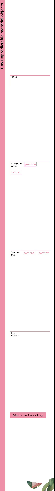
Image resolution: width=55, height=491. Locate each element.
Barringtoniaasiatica (16, 164)
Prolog (14, 77)
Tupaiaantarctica (15, 334)
